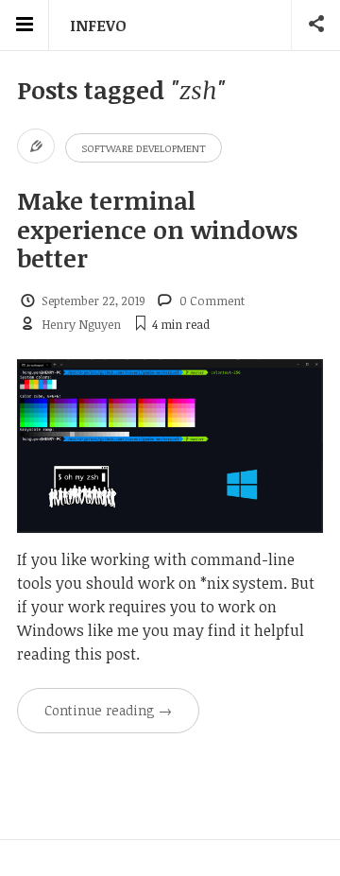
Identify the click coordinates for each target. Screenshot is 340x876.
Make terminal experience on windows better (157, 228)
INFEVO (98, 25)
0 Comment (212, 300)
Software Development (143, 148)
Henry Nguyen (81, 324)
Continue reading (108, 710)
